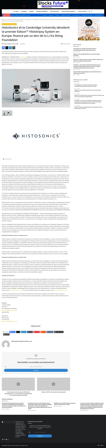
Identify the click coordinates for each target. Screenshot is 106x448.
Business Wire (36, 326)
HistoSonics (23, 57)
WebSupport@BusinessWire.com (10, 43)
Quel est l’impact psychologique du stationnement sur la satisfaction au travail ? (29, 15)
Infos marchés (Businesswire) (17, 19)
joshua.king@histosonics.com (9, 310)
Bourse (31, 11)
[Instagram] (8, 439)
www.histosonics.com (16, 290)
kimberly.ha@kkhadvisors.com (9, 321)
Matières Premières (41, 11)
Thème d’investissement (68, 11)
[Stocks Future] (53, 4)
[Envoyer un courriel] (17, 43)
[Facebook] (3, 47)
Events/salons (54, 11)
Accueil (4, 19)
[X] (6, 47)
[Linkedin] (10, 47)
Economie (23, 11)
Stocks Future (82, 11)
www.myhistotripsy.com (61, 290)
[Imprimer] (13, 47)
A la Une (15, 11)
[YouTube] (6, 439)
